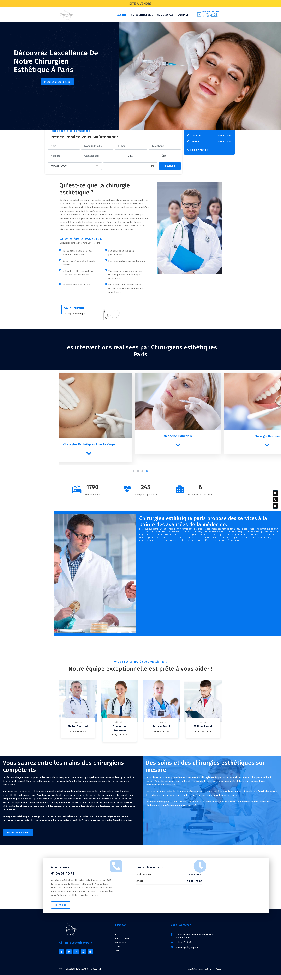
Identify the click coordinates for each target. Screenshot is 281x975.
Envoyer (170, 166)
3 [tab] (142, 467)
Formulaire (60, 905)
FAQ (206, 969)
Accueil (121, 14)
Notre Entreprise (122, 938)
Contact (183, 14)
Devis (117, 951)
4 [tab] (147, 467)
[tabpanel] (104, 413)
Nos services (165, 14)
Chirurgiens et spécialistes (200, 494)
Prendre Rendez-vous (18, 832)
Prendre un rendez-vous (57, 82)
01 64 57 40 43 (197, 149)
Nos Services (120, 942)
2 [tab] (138, 467)
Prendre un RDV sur (210, 11)
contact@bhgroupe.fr (187, 947)
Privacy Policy (215, 969)
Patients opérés (93, 494)
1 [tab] (133, 467)
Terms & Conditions (195, 969)
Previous (57, 417)
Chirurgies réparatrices (145, 494)
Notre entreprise (142, 14)
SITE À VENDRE (140, 3)
